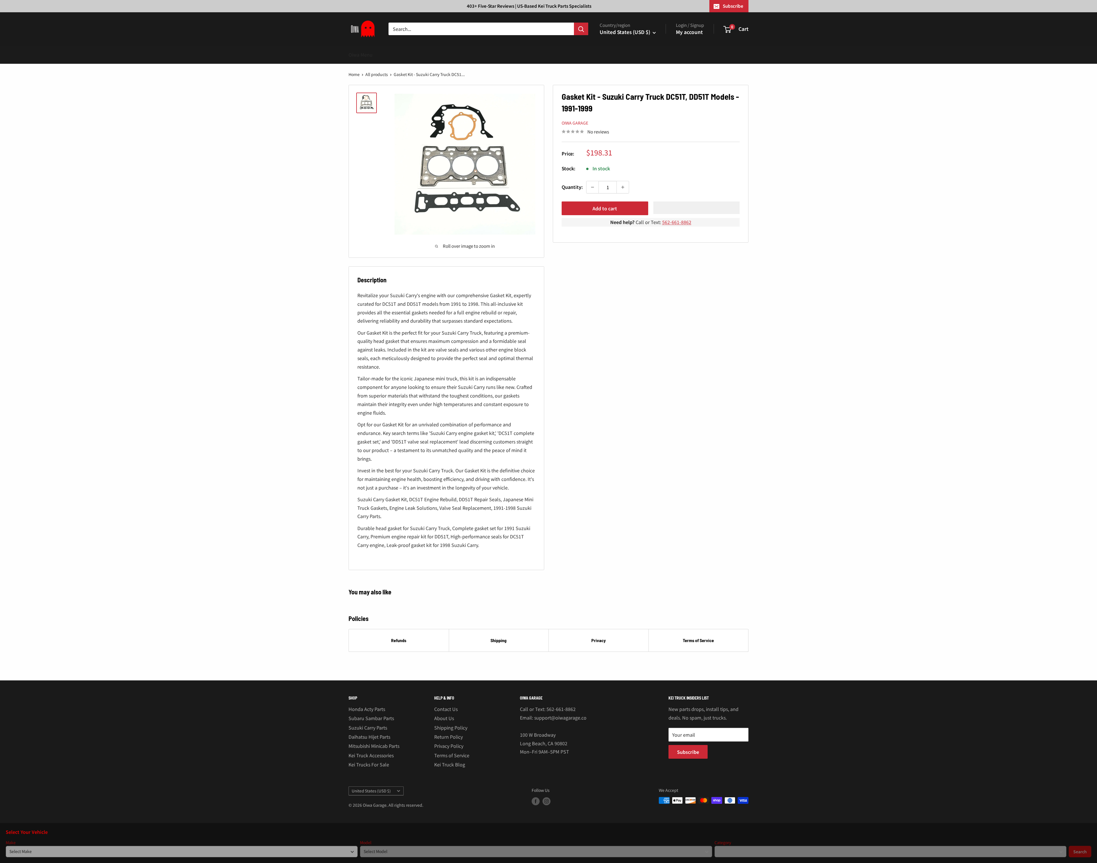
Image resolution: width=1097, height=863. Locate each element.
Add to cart (604, 208)
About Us (444, 718)
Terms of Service (698, 640)
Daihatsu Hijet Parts (369, 736)
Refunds (398, 640)
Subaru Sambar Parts (371, 718)
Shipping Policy (450, 727)
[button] (696, 207)
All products (376, 74)
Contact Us (446, 709)
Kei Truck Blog (449, 764)
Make (11, 842)
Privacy (598, 640)
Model (365, 842)
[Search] (581, 29)
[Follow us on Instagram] (546, 801)
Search (1080, 851)
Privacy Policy (448, 745)
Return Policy (448, 736)
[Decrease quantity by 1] (592, 187)
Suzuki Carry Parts (368, 727)
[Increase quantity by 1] (623, 187)
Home (354, 74)
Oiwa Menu (361, 54)
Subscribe (733, 6)
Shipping (499, 640)
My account (689, 31)
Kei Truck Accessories (371, 755)
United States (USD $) (371, 791)
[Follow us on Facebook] (536, 801)
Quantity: (572, 186)
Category (722, 842)
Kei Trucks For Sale (369, 764)
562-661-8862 (676, 222)
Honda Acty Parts (367, 709)
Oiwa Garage (575, 123)
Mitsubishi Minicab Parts (374, 745)
